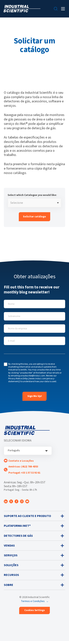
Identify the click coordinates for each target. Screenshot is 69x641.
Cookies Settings (34, 610)
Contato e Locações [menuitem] (21, 461)
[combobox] (34, 202)
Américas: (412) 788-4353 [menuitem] (23, 467)
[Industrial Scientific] (21, 8)
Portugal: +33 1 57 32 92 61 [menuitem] (24, 473)
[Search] (55, 9)
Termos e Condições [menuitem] (33, 601)
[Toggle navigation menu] (63, 8)
